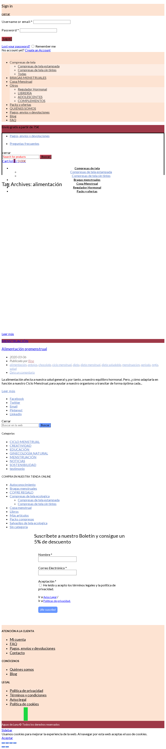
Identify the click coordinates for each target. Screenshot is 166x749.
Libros (14, 511)
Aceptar (7, 738)
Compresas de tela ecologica (30, 496)
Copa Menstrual (21, 81)
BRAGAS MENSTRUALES (28, 77)
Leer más (8, 334)
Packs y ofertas (20, 104)
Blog (13, 116)
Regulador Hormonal (32, 89)
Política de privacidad (26, 690)
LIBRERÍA (25, 93)
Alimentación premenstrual (24, 349)
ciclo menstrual (62, 365)
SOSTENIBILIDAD (23, 465)
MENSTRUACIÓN (15, 341)
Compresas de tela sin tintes (37, 70)
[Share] (7, 743)
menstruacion (131, 365)
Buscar (46, 156)
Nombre (45, 554)
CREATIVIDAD (20, 445)
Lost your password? (16, 46)
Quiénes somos (22, 669)
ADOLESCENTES (30, 97)
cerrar (6, 14)
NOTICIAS (17, 461)
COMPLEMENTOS (31, 101)
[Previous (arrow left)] (3, 746)
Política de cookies (24, 704)
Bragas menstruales (87, 179)
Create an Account (38, 50)
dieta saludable (111, 365)
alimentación (18, 365)
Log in (6, 38)
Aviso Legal (49, 597)
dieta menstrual (90, 365)
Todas (22, 74)
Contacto (17, 652)
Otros (14, 85)
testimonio (17, 468)
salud (13, 368)
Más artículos (19, 515)
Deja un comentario (22, 372)
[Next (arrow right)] (7, 746)
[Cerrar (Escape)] (3, 743)
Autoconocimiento (23, 484)
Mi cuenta (18, 639)
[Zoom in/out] (14, 743)
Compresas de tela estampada (39, 66)
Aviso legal (18, 699)
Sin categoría (19, 527)
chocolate (44, 365)
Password (10, 30)
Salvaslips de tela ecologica (28, 523)
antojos (32, 365)
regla (155, 365)
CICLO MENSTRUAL (25, 442)
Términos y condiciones (28, 695)
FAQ (13, 120)
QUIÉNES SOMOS (23, 108)
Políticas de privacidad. (57, 601)
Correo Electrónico (52, 568)
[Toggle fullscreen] (11, 743)
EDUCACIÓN (19, 449)
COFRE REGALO (21, 492)
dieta (76, 365)
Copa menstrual (21, 508)
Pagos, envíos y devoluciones (30, 112)
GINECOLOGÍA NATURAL (29, 453)
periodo (146, 365)
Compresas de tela (87, 168)
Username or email (17, 21)
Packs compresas (22, 519)
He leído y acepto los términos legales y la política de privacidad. (77, 587)
